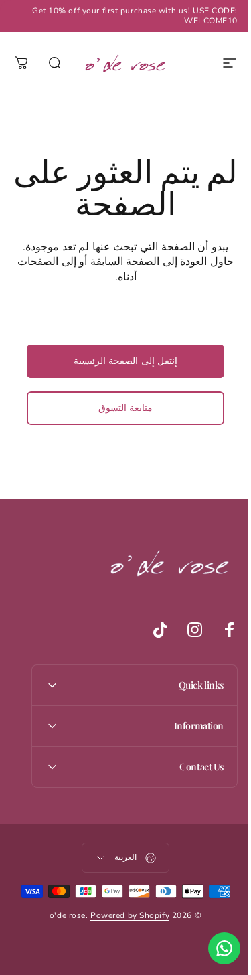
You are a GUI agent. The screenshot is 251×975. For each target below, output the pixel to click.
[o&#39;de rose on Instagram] (185, 630)
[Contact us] (214, 948)
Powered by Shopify (125, 915)
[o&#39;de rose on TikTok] (150, 630)
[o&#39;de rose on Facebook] (220, 630)
